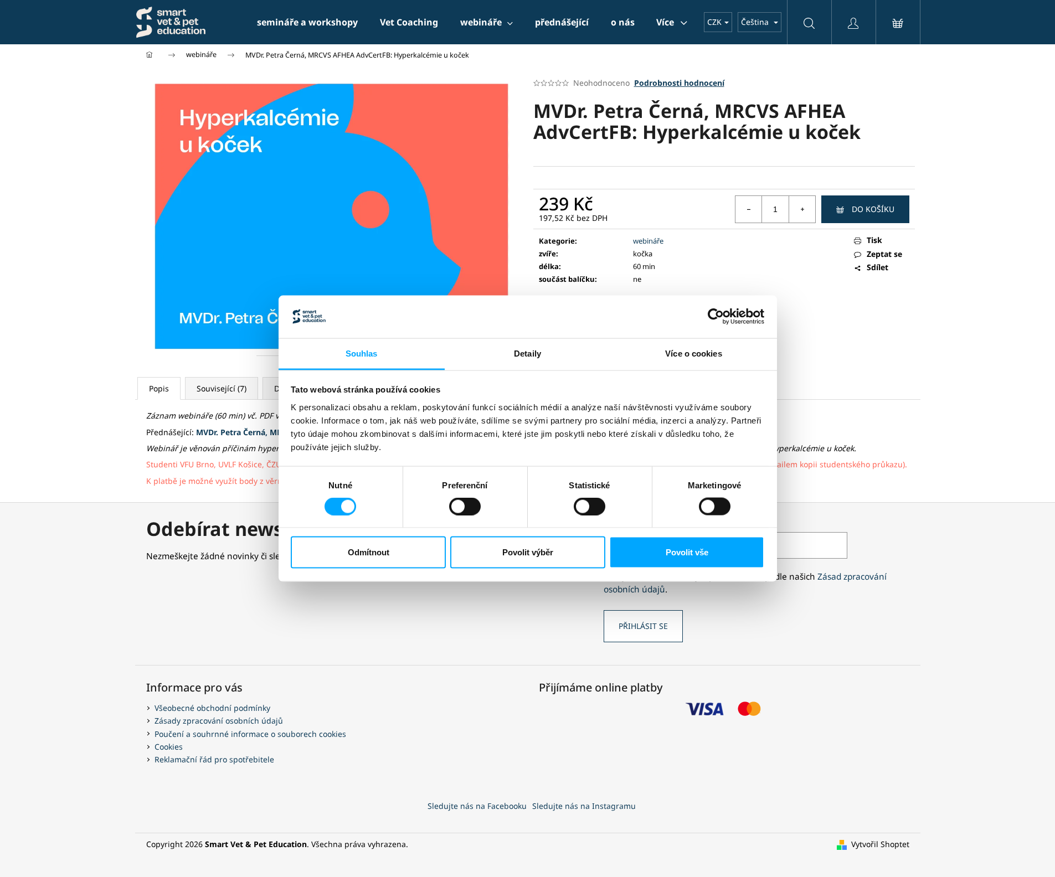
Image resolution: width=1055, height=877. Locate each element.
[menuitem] (307, 22)
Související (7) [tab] (221, 388)
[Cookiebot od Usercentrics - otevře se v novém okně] (715, 316)
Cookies (169, 746)
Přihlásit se (643, 626)
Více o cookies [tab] (693, 353)
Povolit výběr (527, 552)
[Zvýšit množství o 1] (802, 209)
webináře (648, 241)
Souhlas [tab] (362, 353)
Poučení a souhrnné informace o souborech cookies (250, 734)
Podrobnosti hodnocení (679, 83)
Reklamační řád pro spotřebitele (214, 759)
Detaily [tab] (527, 353)
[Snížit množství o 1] (748, 209)
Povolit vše (687, 552)
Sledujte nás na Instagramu (584, 806)
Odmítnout (368, 552)
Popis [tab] (159, 388)
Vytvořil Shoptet (880, 844)
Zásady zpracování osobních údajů (219, 720)
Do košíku (873, 209)
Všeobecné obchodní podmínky (212, 708)
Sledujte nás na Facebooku (477, 806)
